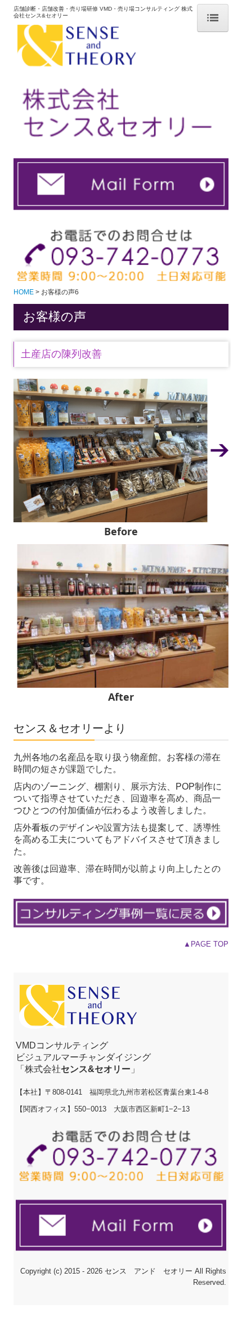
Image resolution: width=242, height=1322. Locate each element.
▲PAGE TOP (205, 944)
